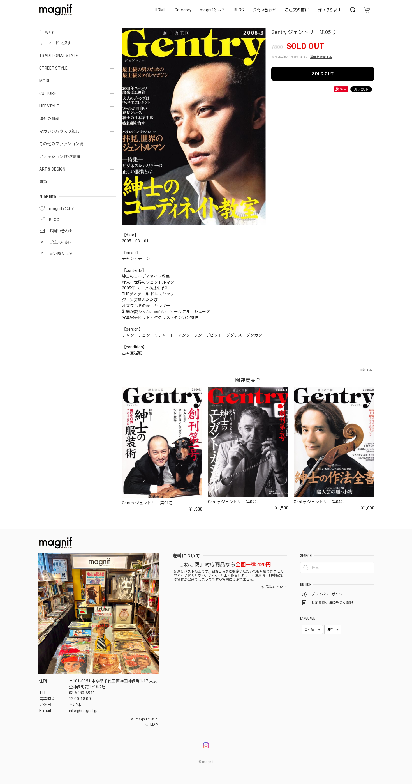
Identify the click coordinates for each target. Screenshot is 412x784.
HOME (160, 10)
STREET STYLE (53, 68)
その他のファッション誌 (61, 144)
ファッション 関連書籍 (59, 156)
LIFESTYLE (49, 106)
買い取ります (329, 10)
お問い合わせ (264, 10)
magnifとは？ (212, 10)
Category (183, 10)
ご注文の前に (297, 10)
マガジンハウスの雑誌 (59, 131)
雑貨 (43, 182)
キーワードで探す (55, 43)
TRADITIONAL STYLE (58, 55)
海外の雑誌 (49, 118)
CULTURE (47, 93)
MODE (44, 81)
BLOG (239, 10)
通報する (366, 370)
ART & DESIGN (52, 169)
